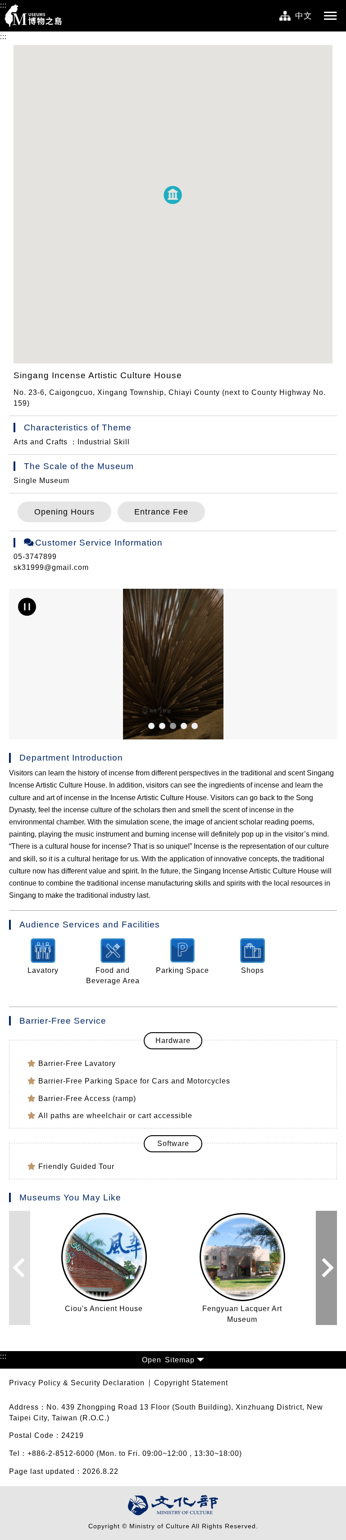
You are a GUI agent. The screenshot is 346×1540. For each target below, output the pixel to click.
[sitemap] (285, 16)
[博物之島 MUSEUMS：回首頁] (36, 15)
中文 (303, 16)
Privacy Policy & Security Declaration (77, 1383)
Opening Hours (64, 511)
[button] (173, 195)
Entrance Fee (161, 511)
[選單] (330, 15)
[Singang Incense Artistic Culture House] (173, 664)
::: (3, 5)
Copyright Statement (191, 1383)
